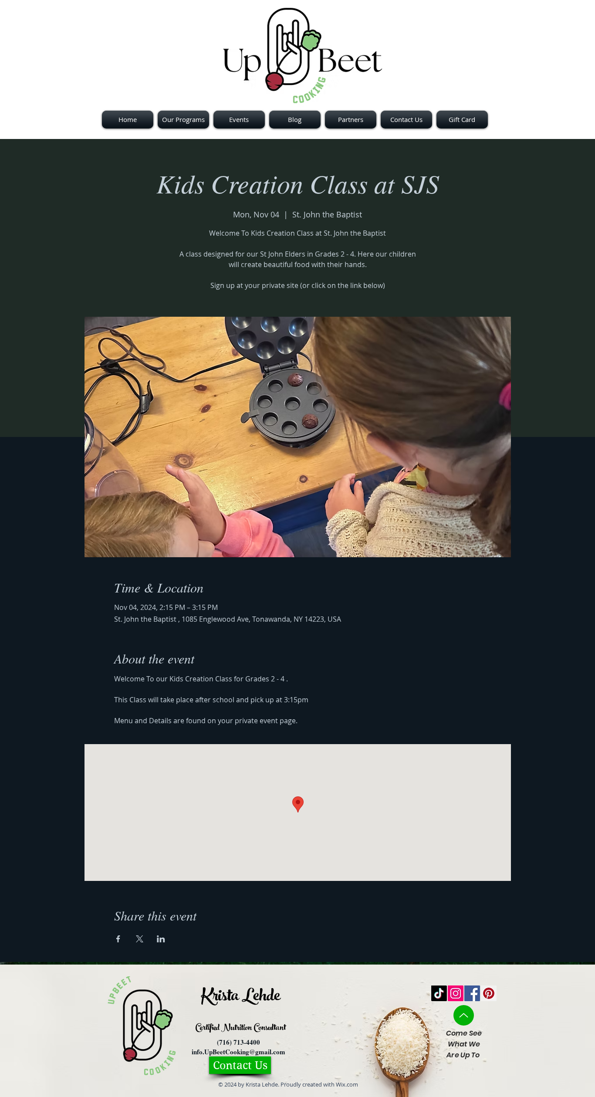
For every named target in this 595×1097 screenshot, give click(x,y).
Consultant (269, 1028)
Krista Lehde (240, 998)
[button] (351, 120)
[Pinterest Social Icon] (489, 993)
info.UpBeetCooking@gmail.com (238, 1051)
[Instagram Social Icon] (455, 993)
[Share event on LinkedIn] (161, 938)
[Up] (463, 1015)
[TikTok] (439, 993)
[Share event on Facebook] (118, 938)
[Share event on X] (139, 938)
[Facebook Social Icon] (472, 993)
